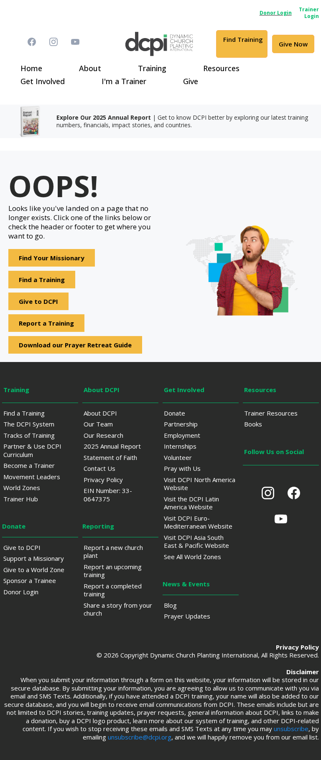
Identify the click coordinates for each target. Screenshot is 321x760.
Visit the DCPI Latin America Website (191, 503)
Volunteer (178, 457)
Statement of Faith (110, 457)
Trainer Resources (271, 413)
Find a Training (24, 413)
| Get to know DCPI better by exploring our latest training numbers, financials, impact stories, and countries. (182, 121)
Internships (180, 446)
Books (253, 424)
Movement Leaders (31, 476)
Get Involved (42, 81)
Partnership (181, 424)
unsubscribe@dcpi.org (139, 737)
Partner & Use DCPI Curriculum (32, 450)
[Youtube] (75, 42)
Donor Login (20, 592)
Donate (174, 413)
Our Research (103, 435)
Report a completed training (113, 590)
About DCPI (100, 413)
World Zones (21, 487)
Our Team (98, 424)
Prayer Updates (187, 616)
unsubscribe (291, 728)
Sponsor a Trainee (29, 580)
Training (152, 68)
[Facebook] (32, 42)
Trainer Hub (20, 499)
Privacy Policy (103, 479)
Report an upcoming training (113, 570)
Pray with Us (182, 468)
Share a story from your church (118, 609)
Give (190, 81)
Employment (182, 435)
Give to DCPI (22, 547)
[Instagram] (53, 42)
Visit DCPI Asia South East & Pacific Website (196, 541)
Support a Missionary (33, 558)
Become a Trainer (29, 465)
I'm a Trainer (124, 81)
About (90, 68)
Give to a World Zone (33, 569)
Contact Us (99, 468)
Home (31, 68)
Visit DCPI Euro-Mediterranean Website (198, 522)
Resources (221, 68)
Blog (170, 605)
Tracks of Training (29, 435)
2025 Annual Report (112, 446)
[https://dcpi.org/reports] (27, 121)
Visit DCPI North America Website (199, 483)
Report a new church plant (113, 551)
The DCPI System (28, 424)
